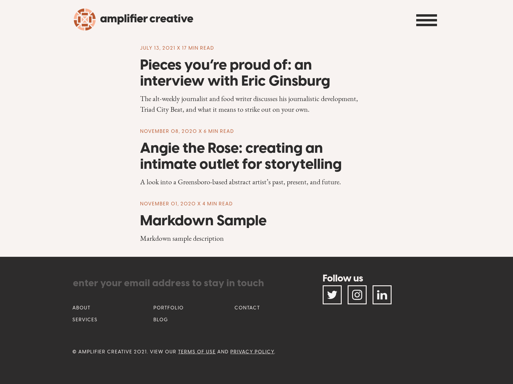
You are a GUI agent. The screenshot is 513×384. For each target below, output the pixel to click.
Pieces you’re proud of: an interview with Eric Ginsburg (235, 72)
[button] (426, 20)
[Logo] (133, 25)
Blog (160, 319)
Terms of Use (197, 352)
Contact (247, 308)
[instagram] (357, 295)
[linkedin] (382, 295)
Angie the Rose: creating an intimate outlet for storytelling (241, 155)
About (81, 308)
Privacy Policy (252, 352)
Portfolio (168, 308)
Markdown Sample (203, 220)
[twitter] (332, 295)
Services (85, 319)
